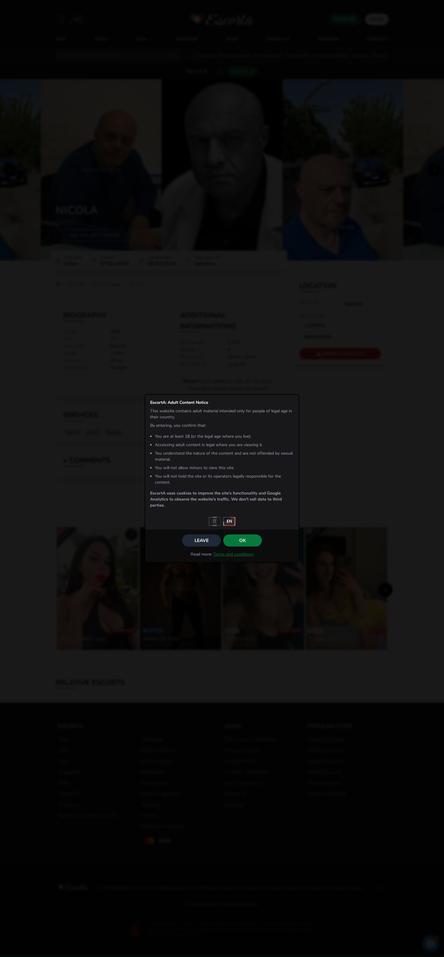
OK (242, 540)
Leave (202, 540)
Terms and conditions (233, 554)
